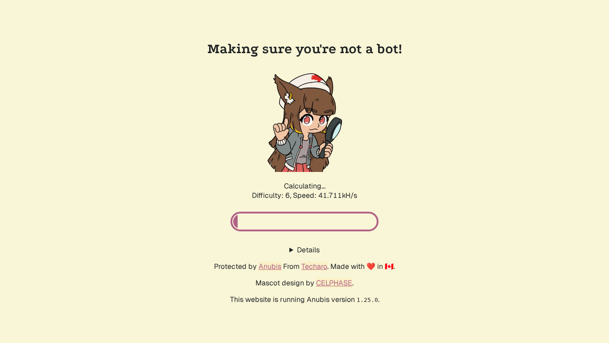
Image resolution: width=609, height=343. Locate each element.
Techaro (314, 266)
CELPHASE (334, 283)
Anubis (270, 266)
